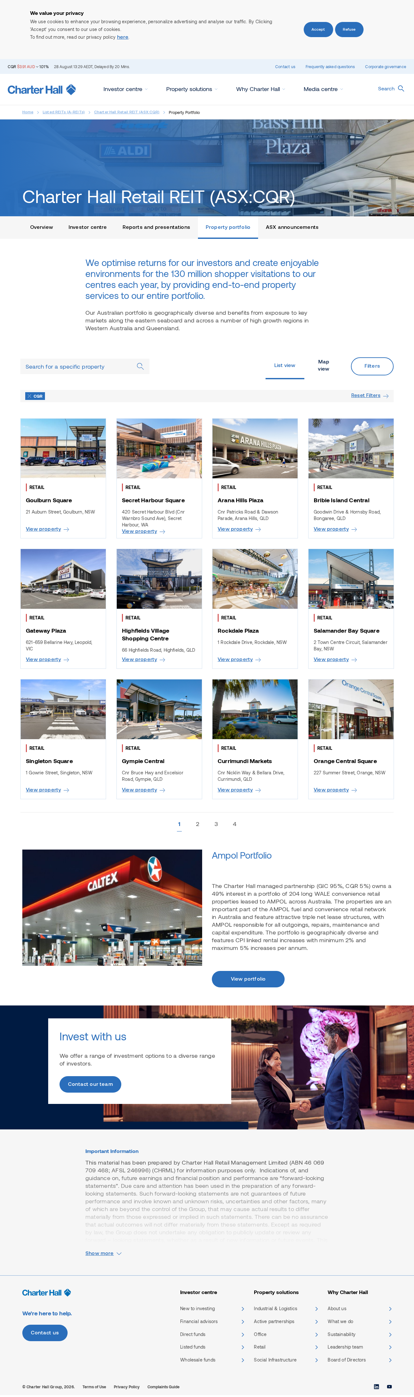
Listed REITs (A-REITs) (64, 112)
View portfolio (248, 979)
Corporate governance (385, 66)
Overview (41, 227)
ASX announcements (292, 227)
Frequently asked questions (330, 66)
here (123, 37)
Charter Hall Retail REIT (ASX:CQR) (127, 112)
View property (43, 529)
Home (28, 112)
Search (386, 88)
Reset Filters (365, 395)
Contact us (285, 66)
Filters (372, 366)
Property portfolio (228, 227)
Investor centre (88, 227)
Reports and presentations (156, 227)
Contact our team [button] (90, 1084)
